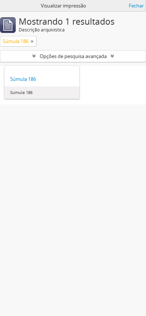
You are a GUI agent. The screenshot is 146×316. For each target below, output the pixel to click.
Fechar (136, 5)
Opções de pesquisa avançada (73, 56)
